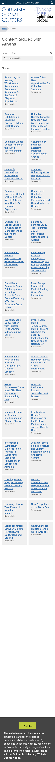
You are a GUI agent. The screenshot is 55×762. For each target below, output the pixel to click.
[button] (3, 2)
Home (4, 28)
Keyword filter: (9, 53)
